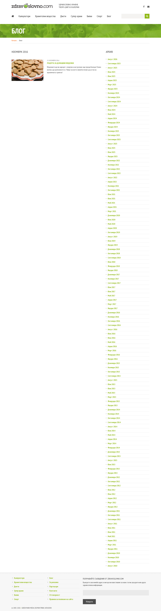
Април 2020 (112, 228)
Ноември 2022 (113, 164)
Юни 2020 (111, 219)
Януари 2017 (113, 308)
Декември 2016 (114, 312)
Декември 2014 (114, 409)
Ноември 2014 (113, 414)
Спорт (99, 16)
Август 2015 (112, 380)
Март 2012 (112, 502)
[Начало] (13, 16)
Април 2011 (112, 540)
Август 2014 (112, 426)
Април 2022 (112, 181)
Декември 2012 (114, 477)
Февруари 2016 (114, 354)
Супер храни (76, 16)
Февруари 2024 (114, 122)
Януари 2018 (113, 270)
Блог (109, 16)
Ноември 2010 (113, 557)
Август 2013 (112, 460)
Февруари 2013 (114, 468)
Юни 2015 (111, 388)
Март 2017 (112, 304)
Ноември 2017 (113, 278)
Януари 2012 (113, 506)
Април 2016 (112, 346)
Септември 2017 (114, 283)
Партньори (53, 586)
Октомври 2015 (114, 371)
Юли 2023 (111, 148)
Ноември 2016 (113, 317)
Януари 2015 (113, 405)
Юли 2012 (111, 490)
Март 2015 (112, 397)
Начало (14, 40)
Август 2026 (112, 59)
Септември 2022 (114, 173)
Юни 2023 (111, 152)
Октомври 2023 (114, 135)
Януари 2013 (113, 473)
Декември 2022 (114, 160)
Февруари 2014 (114, 447)
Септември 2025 (114, 63)
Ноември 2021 (113, 186)
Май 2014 (111, 435)
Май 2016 (111, 342)
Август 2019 (112, 236)
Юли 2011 (111, 528)
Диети (63, 16)
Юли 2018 (111, 262)
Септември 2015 (114, 376)
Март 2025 (112, 84)
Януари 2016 (113, 359)
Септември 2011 (114, 519)
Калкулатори (24, 16)
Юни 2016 (111, 338)
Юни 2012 (111, 494)
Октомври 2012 (114, 481)
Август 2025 (112, 67)
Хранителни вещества (45, 16)
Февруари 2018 (114, 266)
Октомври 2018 (114, 253)
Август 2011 (112, 523)
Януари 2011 (113, 549)
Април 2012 (112, 498)
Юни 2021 (111, 198)
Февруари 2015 (114, 401)
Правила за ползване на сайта (61, 599)
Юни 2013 (111, 464)
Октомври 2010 (114, 561)
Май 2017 (111, 295)
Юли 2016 (111, 333)
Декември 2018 (114, 249)
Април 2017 (112, 300)
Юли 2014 (111, 430)
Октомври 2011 (114, 515)
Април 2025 (112, 80)
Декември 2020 (114, 215)
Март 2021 (112, 211)
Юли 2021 (111, 194)
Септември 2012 (114, 485)
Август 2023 (112, 143)
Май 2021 (111, 203)
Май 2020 (111, 224)
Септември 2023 (114, 139)
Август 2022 (112, 177)
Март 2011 (112, 544)
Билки (89, 16)
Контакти (53, 590)
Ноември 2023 (113, 131)
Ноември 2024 (113, 93)
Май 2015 (111, 392)
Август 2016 (112, 329)
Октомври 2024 (114, 97)
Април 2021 (112, 207)
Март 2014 (112, 443)
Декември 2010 (114, 553)
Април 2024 (112, 118)
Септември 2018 (114, 257)
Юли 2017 (111, 287)
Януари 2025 (113, 89)
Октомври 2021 (114, 190)
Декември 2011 (114, 511)
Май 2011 (111, 536)
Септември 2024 (114, 101)
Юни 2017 (111, 291)
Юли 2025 (111, 72)
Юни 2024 (111, 110)
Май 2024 (111, 114)
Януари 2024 (113, 127)
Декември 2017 (114, 274)
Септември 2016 (114, 325)
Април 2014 (112, 439)
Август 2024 (112, 105)
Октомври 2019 (114, 232)
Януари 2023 (113, 156)
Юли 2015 (111, 384)
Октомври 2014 (114, 418)
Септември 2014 (114, 422)
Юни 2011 (111, 532)
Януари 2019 (113, 245)
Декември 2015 (114, 363)
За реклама (53, 582)
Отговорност (54, 595)
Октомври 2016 (114, 321)
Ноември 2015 (113, 367)
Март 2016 (112, 350)
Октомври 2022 (114, 169)
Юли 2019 (111, 241)
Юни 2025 (111, 76)
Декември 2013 (114, 452)
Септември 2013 (114, 456)
